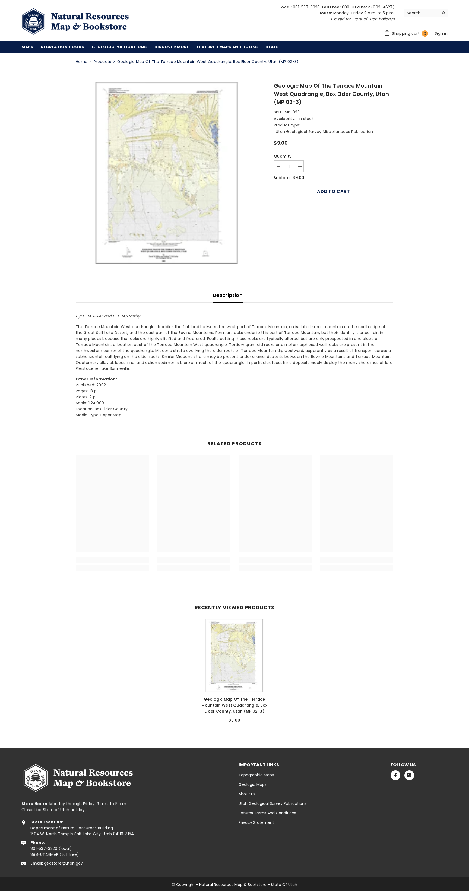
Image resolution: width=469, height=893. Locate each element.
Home (81, 61)
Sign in (441, 33)
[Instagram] (409, 775)
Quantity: (283, 156)
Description (228, 295)
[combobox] (421, 13)
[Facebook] (395, 775)
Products (102, 61)
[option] (167, 173)
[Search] (426, 13)
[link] (112, 560)
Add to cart (333, 191)
